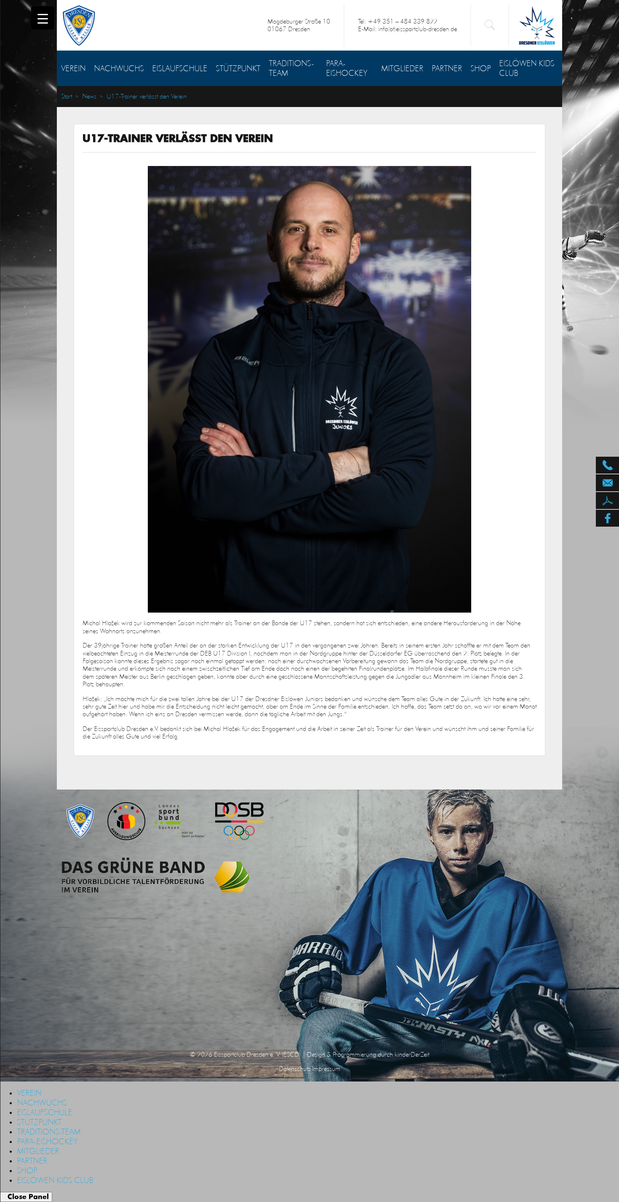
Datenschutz (294, 1069)
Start (66, 96)
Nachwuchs (119, 68)
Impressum (326, 1069)
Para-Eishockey (346, 68)
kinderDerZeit (412, 1054)
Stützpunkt (238, 68)
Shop (480, 68)
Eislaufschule (179, 68)
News (89, 96)
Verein (73, 68)
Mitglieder (402, 68)
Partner (447, 68)
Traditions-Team (291, 68)
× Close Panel (26, 1197)
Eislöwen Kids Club (526, 68)
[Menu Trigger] (42, 17)
